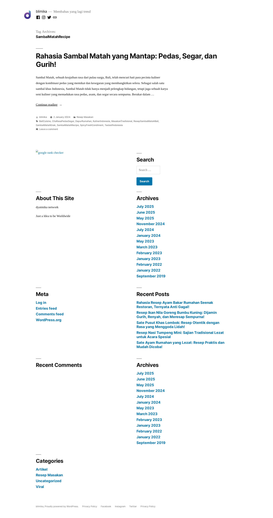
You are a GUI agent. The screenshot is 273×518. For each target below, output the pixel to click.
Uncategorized (48, 481)
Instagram (120, 506)
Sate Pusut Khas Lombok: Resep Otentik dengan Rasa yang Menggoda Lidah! (177, 324)
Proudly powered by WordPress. (62, 506)
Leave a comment (48, 129)
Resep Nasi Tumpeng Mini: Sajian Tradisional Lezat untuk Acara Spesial (180, 334)
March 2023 (146, 247)
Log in (41, 302)
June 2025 (145, 212)
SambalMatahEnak (46, 125)
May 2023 (145, 241)
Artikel (41, 469)
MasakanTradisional (121, 121)
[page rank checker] (49, 153)
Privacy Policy (89, 506)
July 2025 (145, 206)
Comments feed (50, 314)
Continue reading (49, 105)
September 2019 (150, 276)
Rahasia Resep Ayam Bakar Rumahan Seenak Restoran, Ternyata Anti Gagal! (174, 304)
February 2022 (149, 264)
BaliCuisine (45, 121)
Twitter (133, 506)
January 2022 (148, 270)
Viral (40, 487)
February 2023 (149, 253)
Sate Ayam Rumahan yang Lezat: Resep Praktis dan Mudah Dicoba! (180, 344)
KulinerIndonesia (101, 121)
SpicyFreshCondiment (91, 125)
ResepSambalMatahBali (146, 121)
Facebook (106, 506)
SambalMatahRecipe (68, 125)
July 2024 (145, 230)
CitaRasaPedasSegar (63, 121)
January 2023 (148, 259)
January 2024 (148, 235)
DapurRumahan (83, 121)
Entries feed (46, 308)
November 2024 (150, 224)
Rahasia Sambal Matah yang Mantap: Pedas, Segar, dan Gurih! (126, 60)
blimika (41, 11)
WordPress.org (48, 320)
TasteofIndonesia (114, 125)
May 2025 (145, 218)
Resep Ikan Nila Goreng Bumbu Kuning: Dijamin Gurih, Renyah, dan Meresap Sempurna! (176, 314)
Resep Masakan (85, 117)
